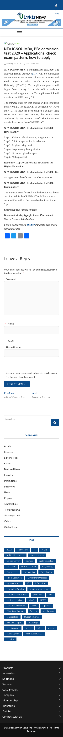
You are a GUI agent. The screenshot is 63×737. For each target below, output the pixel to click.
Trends (28, 628)
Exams (7, 463)
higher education (13, 583)
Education (10, 566)
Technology (33, 622)
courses (29, 561)
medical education (14, 600)
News (17, 43)
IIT (28, 583)
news (34, 605)
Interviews (10, 486)
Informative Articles (15, 589)
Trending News (12, 509)
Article (7, 446)
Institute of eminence (39, 589)
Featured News (12, 469)
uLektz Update (12, 633)
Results (33, 611)
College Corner (13, 561)
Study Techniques (14, 622)
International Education (16, 594)
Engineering (47, 566)
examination (29, 572)
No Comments (33, 63)
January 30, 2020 (13, 63)
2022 (9, 549)
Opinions (46, 605)
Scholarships (11, 503)
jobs (50, 594)
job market (38, 594)
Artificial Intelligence (15, 555)
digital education (46, 561)
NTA (34, 73)
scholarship (48, 611)
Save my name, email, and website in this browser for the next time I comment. (31, 375)
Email (11, 341)
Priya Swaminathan (15, 611)
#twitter (31, 224)
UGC (39, 628)
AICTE (44, 549)
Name (11, 323)
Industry (8, 475)
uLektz (51, 628)
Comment (11, 279)
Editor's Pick (10, 457)
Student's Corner (31, 617)
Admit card (23, 549)
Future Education (14, 577)
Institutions (10, 480)
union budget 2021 (34, 633)
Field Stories (46, 572)
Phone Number (13, 347)
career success (37, 555)
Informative (40, 583)
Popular (8, 498)
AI (35, 549)
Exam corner (12, 572)
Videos (7, 521)
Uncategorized (12, 515)
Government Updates (37, 577)
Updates (10, 639)
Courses (8, 451)
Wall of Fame (11, 526)
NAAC (31, 600)
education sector (28, 566)
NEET (43, 600)
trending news (12, 628)
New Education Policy (15, 605)
